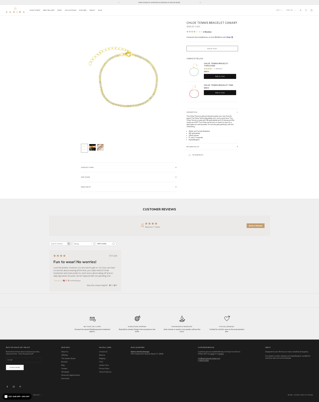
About (92, 10)
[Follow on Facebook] (7, 387)
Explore (82, 10)
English (289, 10)
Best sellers (48, 10)
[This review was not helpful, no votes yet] (114, 285)
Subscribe (15, 367)
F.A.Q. (101, 362)
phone (221, 354)
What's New (35, 10)
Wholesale (65, 372)
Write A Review (255, 225)
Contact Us (103, 352)
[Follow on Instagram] (13, 387)
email (212, 354)
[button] (17, 397)
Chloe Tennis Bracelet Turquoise (216, 64)
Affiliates (64, 355)
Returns (102, 355)
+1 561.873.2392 (203, 360)
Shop (59, 10)
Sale (100, 10)
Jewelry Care (104, 365)
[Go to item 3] (100, 147)
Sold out (212, 48)
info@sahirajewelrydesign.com (209, 358)
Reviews (64, 362)
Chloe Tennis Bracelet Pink (218, 85)
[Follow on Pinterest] (20, 387)
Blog (63, 365)
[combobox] (83, 244)
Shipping (102, 358)
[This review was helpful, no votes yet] (110, 285)
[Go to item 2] (92, 147)
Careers (64, 368)
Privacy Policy (104, 368)
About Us (64, 352)
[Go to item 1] (84, 148)
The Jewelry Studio (68, 358)
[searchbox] (57, 244)
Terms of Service (105, 372)
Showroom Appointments (70, 375)
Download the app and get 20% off (159, 2)
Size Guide (65, 378)
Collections (70, 10)
